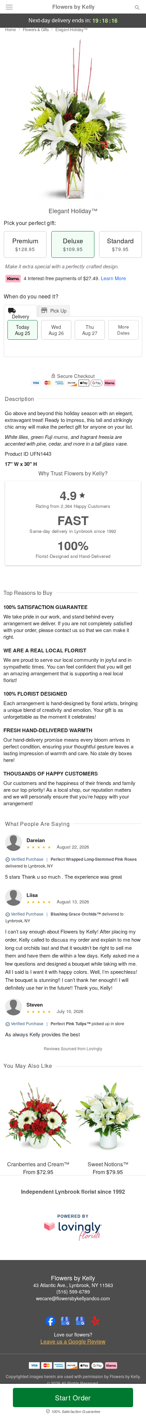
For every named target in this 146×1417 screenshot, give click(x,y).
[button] (131, 1401)
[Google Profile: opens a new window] (65, 1321)
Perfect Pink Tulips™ (71, 1023)
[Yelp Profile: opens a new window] (95, 1321)
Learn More (113, 278)
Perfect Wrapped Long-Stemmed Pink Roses (94, 859)
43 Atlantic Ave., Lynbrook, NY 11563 (73, 1285)
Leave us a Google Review (73, 1341)
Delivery (20, 315)
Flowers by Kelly (73, 6)
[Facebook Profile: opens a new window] (50, 1321)
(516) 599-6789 (73, 1291)
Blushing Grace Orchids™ (76, 914)
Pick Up (58, 310)
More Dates (123, 329)
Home (10, 29)
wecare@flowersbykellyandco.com (73, 1298)
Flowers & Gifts (36, 29)
